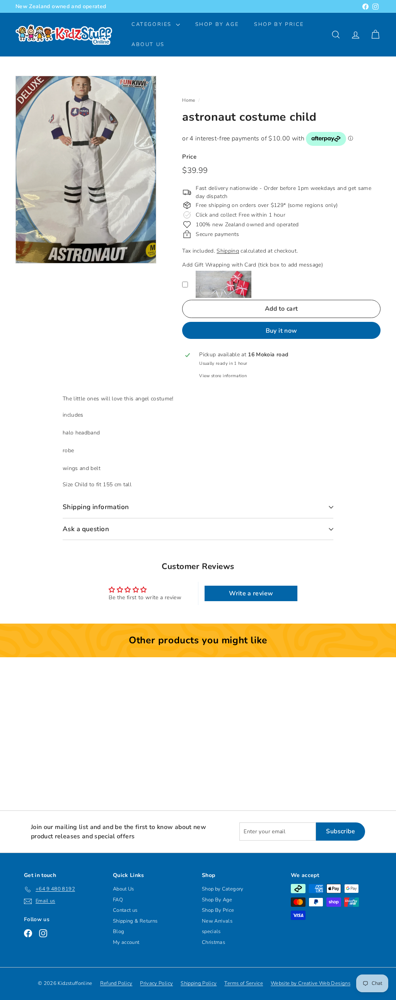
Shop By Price (279, 24)
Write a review (251, 593)
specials (211, 931)
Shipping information (96, 507)
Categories (152, 24)
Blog (118, 931)
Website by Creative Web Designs (310, 983)
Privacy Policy (156, 983)
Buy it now (281, 330)
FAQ (118, 899)
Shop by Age (217, 24)
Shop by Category (223, 888)
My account (126, 942)
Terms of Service (243, 983)
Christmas (213, 942)
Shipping (228, 251)
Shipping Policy (199, 983)
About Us (148, 44)
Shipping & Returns (135, 921)
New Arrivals (217, 921)
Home (188, 100)
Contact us (125, 910)
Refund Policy (116, 983)
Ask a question (86, 529)
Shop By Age (217, 899)
